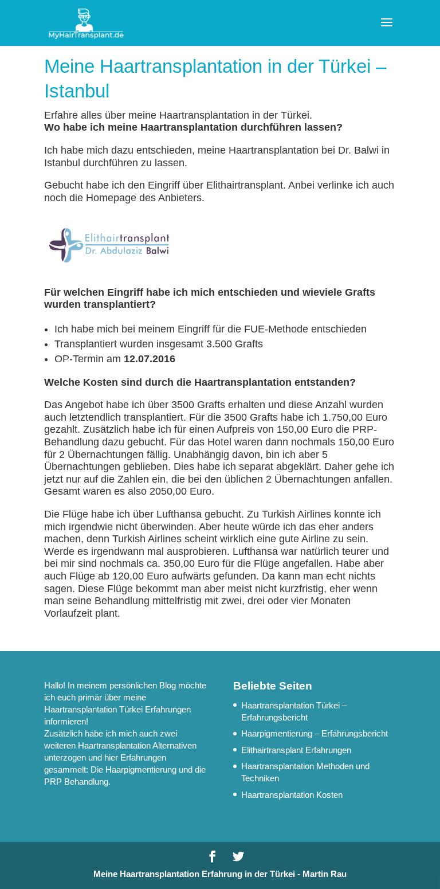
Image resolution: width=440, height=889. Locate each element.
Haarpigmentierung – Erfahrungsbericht (314, 733)
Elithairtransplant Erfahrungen (296, 750)
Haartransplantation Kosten (292, 795)
